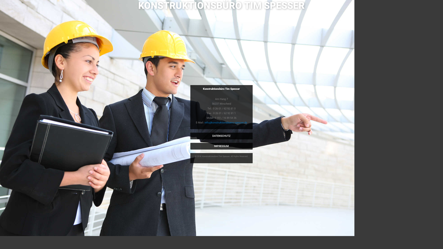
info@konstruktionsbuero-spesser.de (226, 122)
